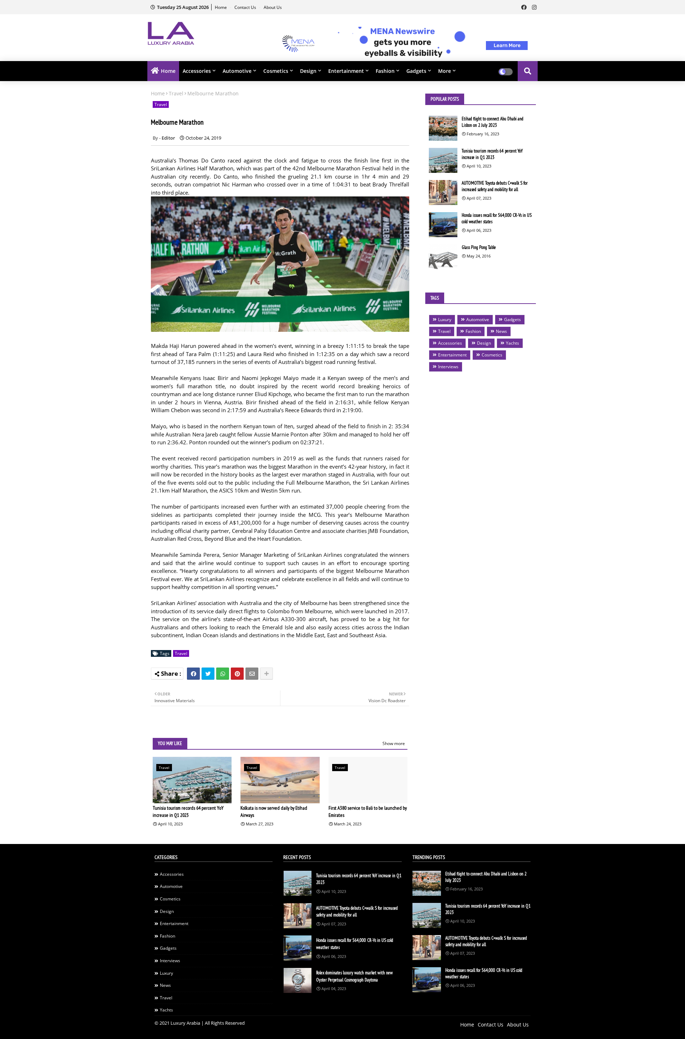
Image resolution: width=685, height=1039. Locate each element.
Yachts (512, 343)
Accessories (197, 71)
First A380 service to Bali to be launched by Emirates (368, 811)
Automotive (237, 71)
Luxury (444, 319)
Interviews (448, 367)
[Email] (251, 674)
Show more (393, 743)
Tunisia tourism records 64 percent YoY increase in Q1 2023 (188, 811)
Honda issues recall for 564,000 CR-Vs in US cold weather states (497, 218)
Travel (176, 93)
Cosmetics (275, 71)
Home (221, 7)
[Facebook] (193, 674)
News (501, 331)
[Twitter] (208, 674)
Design (308, 71)
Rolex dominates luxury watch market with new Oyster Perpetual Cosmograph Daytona (354, 976)
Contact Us (245, 7)
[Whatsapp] (222, 674)
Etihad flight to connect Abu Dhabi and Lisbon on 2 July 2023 (492, 122)
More (444, 71)
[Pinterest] (237, 674)
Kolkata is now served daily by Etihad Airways (273, 811)
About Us (273, 7)
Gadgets (416, 71)
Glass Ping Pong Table (479, 247)
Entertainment (346, 71)
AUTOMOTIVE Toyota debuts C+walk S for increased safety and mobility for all (495, 186)
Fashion (385, 71)
